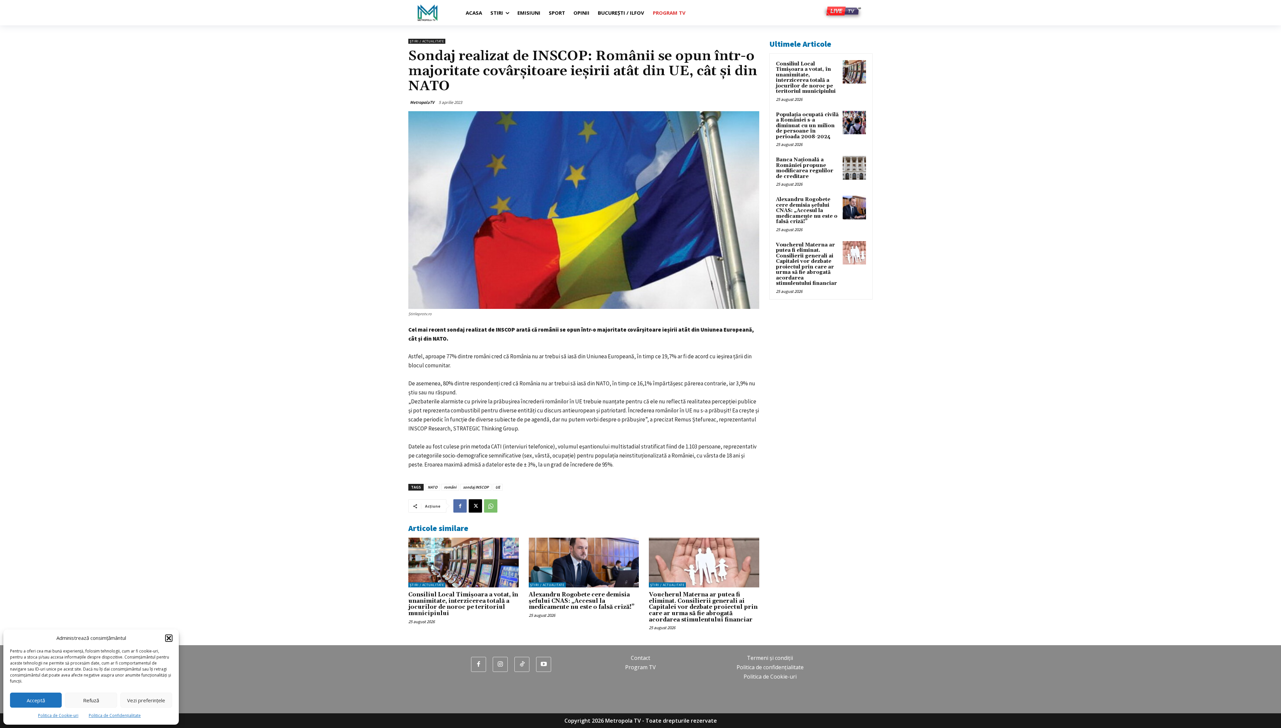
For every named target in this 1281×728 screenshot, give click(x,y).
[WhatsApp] (490, 506)
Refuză (91, 700)
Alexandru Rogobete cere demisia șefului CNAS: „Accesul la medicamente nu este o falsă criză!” (581, 601)
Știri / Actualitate (427, 41)
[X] (475, 506)
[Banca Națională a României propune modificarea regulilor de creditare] (854, 167)
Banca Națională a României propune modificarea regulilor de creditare (804, 168)
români (450, 487)
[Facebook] (460, 506)
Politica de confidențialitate (770, 667)
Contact (640, 658)
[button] (168, 638)
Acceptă (36, 700)
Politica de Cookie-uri (58, 715)
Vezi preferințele (146, 700)
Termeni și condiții (770, 658)
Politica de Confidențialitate (115, 715)
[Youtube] (543, 664)
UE (497, 487)
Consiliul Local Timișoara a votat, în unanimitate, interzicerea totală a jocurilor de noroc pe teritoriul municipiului (463, 604)
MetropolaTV (422, 102)
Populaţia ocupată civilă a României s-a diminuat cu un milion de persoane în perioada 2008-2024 (807, 126)
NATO (432, 487)
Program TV (640, 667)
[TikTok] (521, 664)
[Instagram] (500, 664)
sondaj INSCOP (476, 487)
